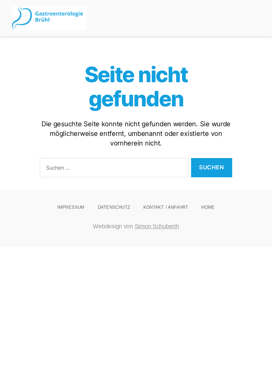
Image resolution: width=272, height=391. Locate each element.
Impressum (71, 207)
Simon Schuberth (157, 226)
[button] (255, 18)
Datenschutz (114, 207)
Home (208, 207)
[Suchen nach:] (112, 169)
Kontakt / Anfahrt (165, 207)
